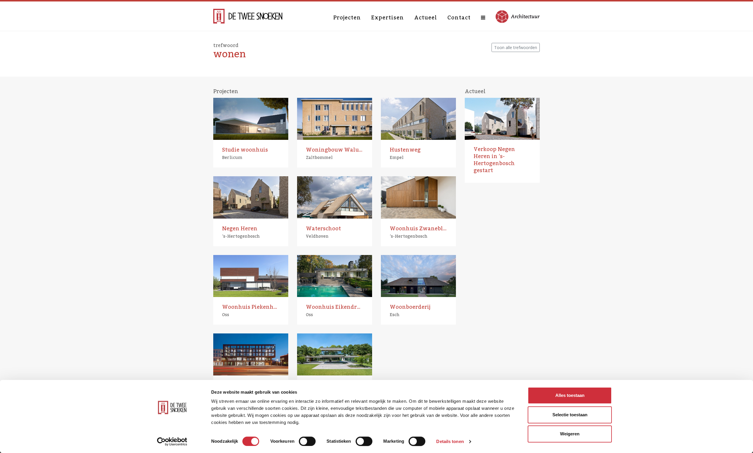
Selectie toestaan (569, 414)
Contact (459, 17)
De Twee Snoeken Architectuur (247, 16)
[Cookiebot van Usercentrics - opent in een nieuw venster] (172, 441)
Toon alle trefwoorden (515, 47)
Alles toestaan (569, 395)
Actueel (425, 17)
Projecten (347, 17)
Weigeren (569, 433)
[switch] (307, 441)
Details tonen (450, 441)
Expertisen (387, 17)
